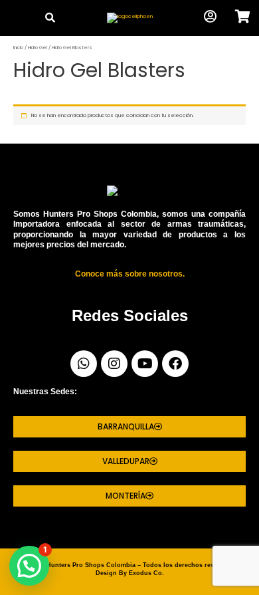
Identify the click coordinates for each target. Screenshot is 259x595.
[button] (16, 18)
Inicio (18, 48)
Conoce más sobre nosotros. (130, 274)
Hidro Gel (37, 48)
